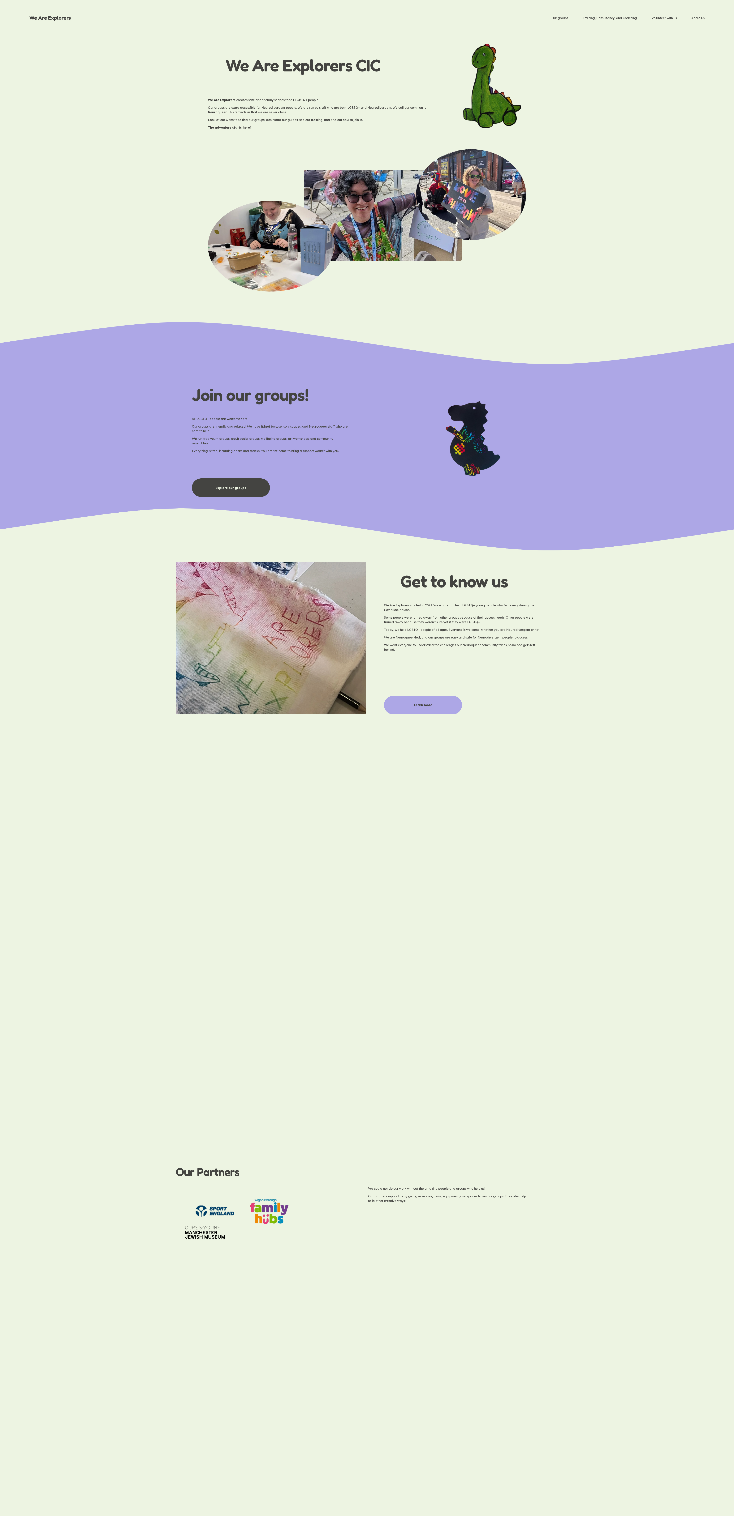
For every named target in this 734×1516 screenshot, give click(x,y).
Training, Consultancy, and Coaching (610, 18)
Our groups (559, 18)
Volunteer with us (664, 18)
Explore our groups (230, 488)
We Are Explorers (50, 18)
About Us (698, 18)
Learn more (423, 705)
